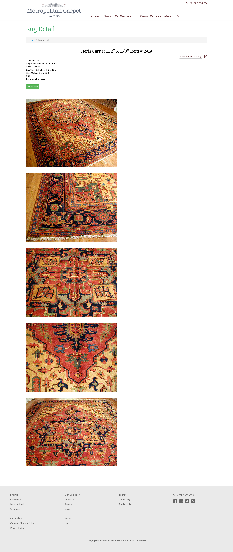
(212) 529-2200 (199, 3)
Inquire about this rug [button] (190, 56)
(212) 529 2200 (186, 495)
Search (108, 16)
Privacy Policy (17, 528)
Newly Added (17, 504)
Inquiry (68, 509)
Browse (95, 16)
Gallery (68, 519)
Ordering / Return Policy (22, 523)
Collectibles (16, 500)
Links (67, 523)
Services (69, 504)
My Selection (163, 16)
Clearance (15, 509)
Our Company (123, 16)
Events (68, 514)
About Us (69, 500)
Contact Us (146, 16)
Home (32, 40)
